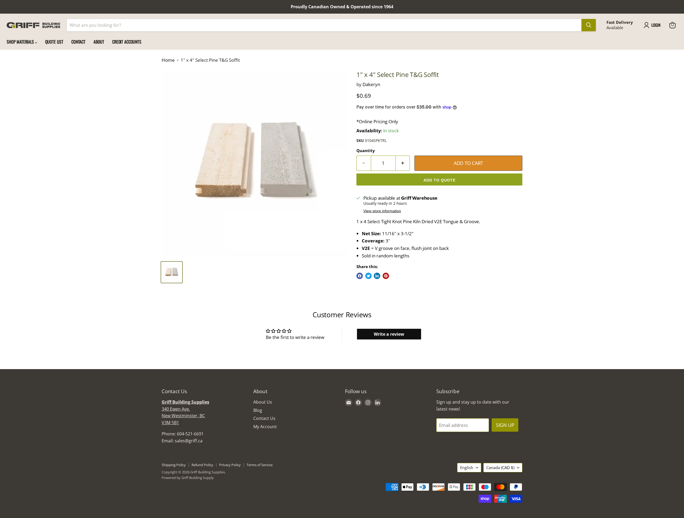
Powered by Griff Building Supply (188, 477)
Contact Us (264, 418)
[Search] (588, 25)
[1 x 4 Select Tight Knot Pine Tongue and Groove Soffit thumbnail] (171, 272)
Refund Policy (202, 464)
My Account (265, 427)
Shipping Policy (174, 464)
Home (168, 60)
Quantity (365, 150)
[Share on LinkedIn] (377, 276)
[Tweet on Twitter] (368, 276)
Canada (500, 467)
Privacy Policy (230, 464)
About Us (262, 402)
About (99, 41)
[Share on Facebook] (359, 276)
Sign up (505, 425)
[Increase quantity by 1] (403, 163)
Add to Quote (439, 180)
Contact (78, 41)
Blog (257, 410)
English (466, 467)
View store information (382, 211)
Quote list (54, 41)
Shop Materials (21, 41)
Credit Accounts (126, 41)
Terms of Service (260, 464)
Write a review (389, 334)
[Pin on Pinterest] (386, 276)
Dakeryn (371, 84)
